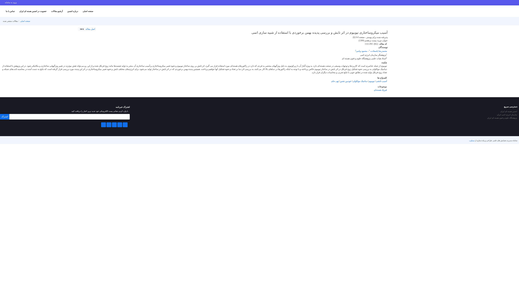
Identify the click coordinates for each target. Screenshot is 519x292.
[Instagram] (109, 124)
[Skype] (103, 124)
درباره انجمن (72, 11)
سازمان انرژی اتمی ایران (507, 115)
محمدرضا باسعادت (378, 51)
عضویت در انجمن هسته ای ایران (33, 11)
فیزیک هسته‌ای (380, 90)
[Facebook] (125, 124)
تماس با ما (10, 11)
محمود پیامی (361, 51)
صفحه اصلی (88, 11)
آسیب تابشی (381, 81)
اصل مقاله (87, 29)
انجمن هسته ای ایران (508, 111)
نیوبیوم (372, 81)
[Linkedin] (114, 124)
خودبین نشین (345, 81)
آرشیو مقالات (57, 11)
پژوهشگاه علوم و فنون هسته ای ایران (502, 118)
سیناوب (472, 141)
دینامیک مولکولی (360, 81)
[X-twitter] (119, 124)
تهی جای (335, 81)
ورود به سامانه (11, 2)
